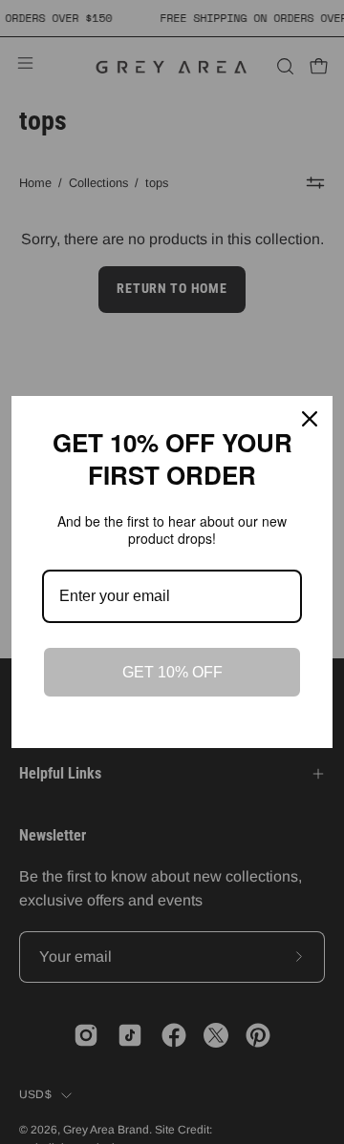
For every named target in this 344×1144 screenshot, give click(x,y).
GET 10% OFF (172, 672)
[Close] (310, 419)
